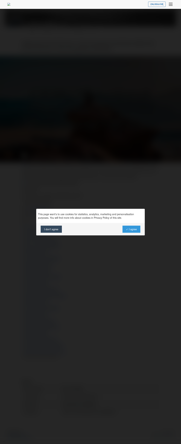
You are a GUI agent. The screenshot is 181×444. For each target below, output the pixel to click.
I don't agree (51, 229)
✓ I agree (131, 229)
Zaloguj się (156, 4)
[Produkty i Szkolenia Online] (8, 4)
